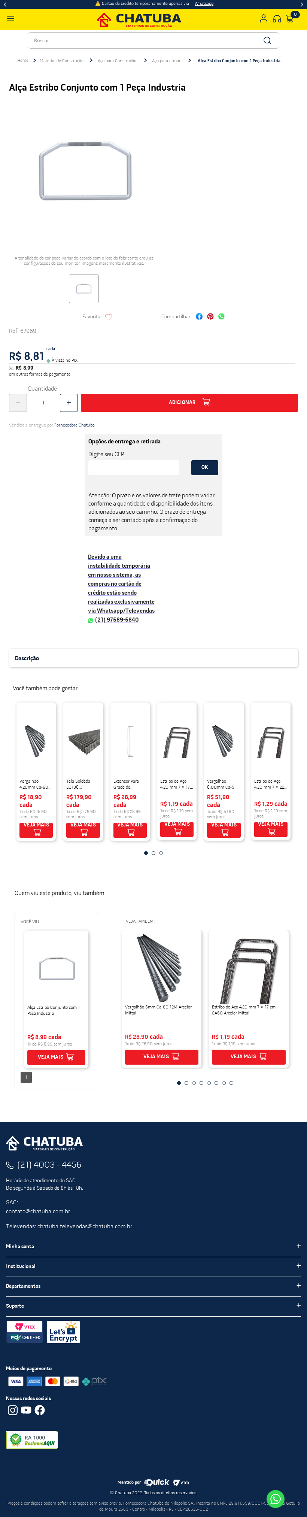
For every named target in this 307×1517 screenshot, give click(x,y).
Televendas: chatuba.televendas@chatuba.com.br (69, 1227)
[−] (18, 403)
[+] (69, 403)
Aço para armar (166, 61)
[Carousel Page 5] (209, 1083)
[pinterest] (210, 317)
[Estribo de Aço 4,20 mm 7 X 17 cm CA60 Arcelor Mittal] (177, 741)
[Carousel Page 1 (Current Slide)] (146, 853)
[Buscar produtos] (267, 40)
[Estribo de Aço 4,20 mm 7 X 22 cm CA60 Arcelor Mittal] (271, 741)
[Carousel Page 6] (216, 1083)
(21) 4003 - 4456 (49, 1165)
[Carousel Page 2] (153, 853)
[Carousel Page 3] (161, 853)
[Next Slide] (302, 4)
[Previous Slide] (5, 4)
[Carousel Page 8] (231, 1083)
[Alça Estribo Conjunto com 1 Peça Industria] (56, 969)
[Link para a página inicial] (23, 60)
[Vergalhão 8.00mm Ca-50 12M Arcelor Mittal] (223, 741)
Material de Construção (61, 61)
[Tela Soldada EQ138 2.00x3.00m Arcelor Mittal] (83, 741)
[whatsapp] (221, 317)
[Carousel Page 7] (224, 1083)
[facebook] (199, 317)
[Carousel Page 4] (201, 1083)
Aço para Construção (117, 61)
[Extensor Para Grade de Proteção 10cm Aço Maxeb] (130, 741)
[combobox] (153, 40)
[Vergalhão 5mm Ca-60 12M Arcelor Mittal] (162, 968)
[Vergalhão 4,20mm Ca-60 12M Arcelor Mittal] (36, 741)
